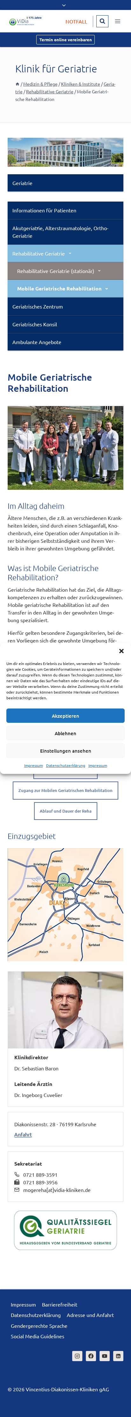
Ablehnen (65, 733)
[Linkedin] (118, 1356)
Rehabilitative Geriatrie (38, 253)
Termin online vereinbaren (65, 39)
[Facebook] (91, 1356)
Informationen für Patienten (44, 210)
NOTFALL (76, 21)
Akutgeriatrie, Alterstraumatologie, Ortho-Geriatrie (60, 232)
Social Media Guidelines (37, 1336)
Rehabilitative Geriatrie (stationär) (55, 271)
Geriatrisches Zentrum (37, 306)
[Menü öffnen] (117, 21)
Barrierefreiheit (59, 1304)
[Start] (17, 84)
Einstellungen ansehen (65, 751)
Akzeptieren (65, 716)
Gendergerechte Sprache (39, 1325)
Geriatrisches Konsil (34, 324)
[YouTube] (105, 1356)
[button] (121, 651)
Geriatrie (22, 183)
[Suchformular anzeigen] (102, 21)
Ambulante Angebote (36, 342)
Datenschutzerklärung (65, 765)
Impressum (33, 765)
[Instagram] (77, 1356)
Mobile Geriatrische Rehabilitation (59, 288)
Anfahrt (23, 1134)
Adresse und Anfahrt (90, 1315)
